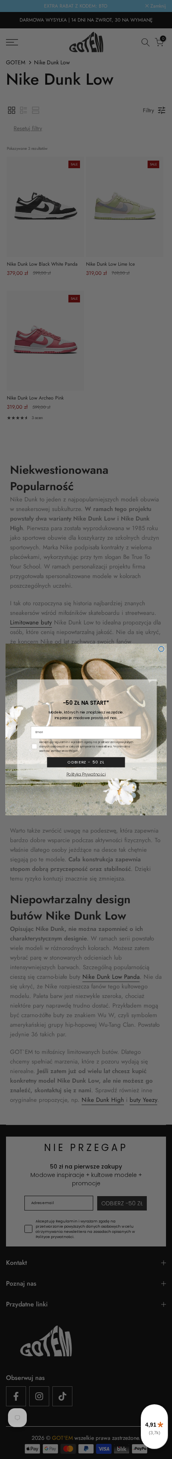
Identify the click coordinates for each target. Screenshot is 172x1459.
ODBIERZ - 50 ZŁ (86, 762)
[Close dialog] (161, 649)
